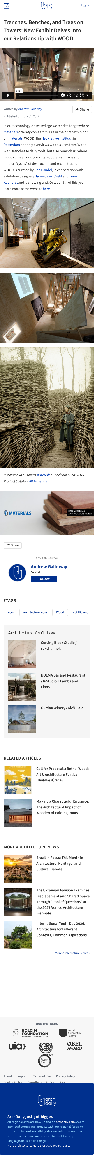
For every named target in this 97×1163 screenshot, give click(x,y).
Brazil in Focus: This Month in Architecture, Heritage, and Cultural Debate (59, 863)
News (11, 612)
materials (11, 132)
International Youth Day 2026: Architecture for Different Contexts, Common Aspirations (61, 929)
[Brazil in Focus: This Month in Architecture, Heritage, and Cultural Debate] (18, 869)
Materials (43, 475)
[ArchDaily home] (47, 5)
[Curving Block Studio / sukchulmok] (22, 654)
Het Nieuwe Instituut (57, 138)
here (46, 188)
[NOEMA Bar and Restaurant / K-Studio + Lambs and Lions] (22, 687)
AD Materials (38, 481)
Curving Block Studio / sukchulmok (59, 645)
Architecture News (35, 612)
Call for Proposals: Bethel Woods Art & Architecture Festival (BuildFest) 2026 (62, 774)
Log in (85, 5)
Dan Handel (43, 169)
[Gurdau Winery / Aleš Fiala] (22, 719)
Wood (60, 612)
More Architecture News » (72, 953)
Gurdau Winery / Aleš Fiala (62, 708)
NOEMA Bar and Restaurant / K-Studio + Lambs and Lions (63, 681)
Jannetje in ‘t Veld (48, 176)
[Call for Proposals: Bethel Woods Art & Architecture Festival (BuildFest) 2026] (18, 780)
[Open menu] (6, 5)
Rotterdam (12, 144)
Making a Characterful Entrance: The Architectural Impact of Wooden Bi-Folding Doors (62, 807)
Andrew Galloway (49, 566)
